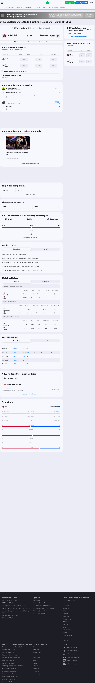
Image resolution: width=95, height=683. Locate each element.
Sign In (91, 2)
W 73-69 (26, 364)
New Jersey (66, 616)
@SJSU (15, 356)
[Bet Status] (4, 93)
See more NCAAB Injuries (30, 394)
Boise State (54, 219)
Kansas (65, 632)
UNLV (10, 219)
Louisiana (66, 605)
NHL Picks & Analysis (39, 613)
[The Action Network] (47, 2)
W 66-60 (26, 352)
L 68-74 (25, 356)
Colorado (65, 613)
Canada (65, 640)
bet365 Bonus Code (8, 652)
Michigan (65, 624)
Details (16, 41)
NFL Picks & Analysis (39, 600)
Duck (7, 102)
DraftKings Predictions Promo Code (13, 666)
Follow (57, 89)
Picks (28, 41)
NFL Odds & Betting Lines (10, 600)
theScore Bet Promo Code (10, 676)
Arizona (65, 611)
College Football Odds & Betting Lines (13, 605)
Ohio (64, 627)
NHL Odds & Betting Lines (10, 618)
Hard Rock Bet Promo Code (10, 682)
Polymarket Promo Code (9, 655)
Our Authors (36, 649)
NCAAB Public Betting (30, 237)
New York (66, 603)
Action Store (36, 657)
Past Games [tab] (46, 282)
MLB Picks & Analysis (39, 611)
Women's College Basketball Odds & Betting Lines (15, 611)
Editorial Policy (37, 652)
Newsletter (36, 668)
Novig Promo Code (8, 663)
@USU (15, 348)
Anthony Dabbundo (11, 88)
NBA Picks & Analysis (39, 603)
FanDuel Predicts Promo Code (11, 657)
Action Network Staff (11, 158)
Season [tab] (16, 282)
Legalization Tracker (69, 600)
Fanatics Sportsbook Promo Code (12, 647)
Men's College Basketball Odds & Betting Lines (16, 608)
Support (35, 663)
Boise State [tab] (16, 249)
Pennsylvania (67, 619)
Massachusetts (67, 630)
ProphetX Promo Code (9, 668)
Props (34, 41)
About (34, 647)
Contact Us (36, 671)
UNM (15, 360)
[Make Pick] (7, 97)
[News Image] (18, 143)
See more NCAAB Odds (78, 36)
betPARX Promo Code (8, 679)
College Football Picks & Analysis (42, 605)
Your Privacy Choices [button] (39, 674)
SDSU (15, 352)
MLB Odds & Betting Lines (10, 615)
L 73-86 (25, 348)
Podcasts (35, 666)
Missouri (65, 638)
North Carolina (67, 635)
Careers (35, 655)
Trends (41, 41)
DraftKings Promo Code (9, 671)
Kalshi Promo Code (8, 660)
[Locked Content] (31, 234)
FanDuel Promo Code (8, 674)
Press (34, 660)
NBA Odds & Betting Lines (10, 603)
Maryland (66, 608)
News (22, 41)
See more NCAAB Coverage (30, 163)
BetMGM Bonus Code (8, 649)
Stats (47, 41)
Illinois (65, 621)
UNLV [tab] (46, 249)
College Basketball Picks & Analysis (43, 608)
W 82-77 (25, 360)
